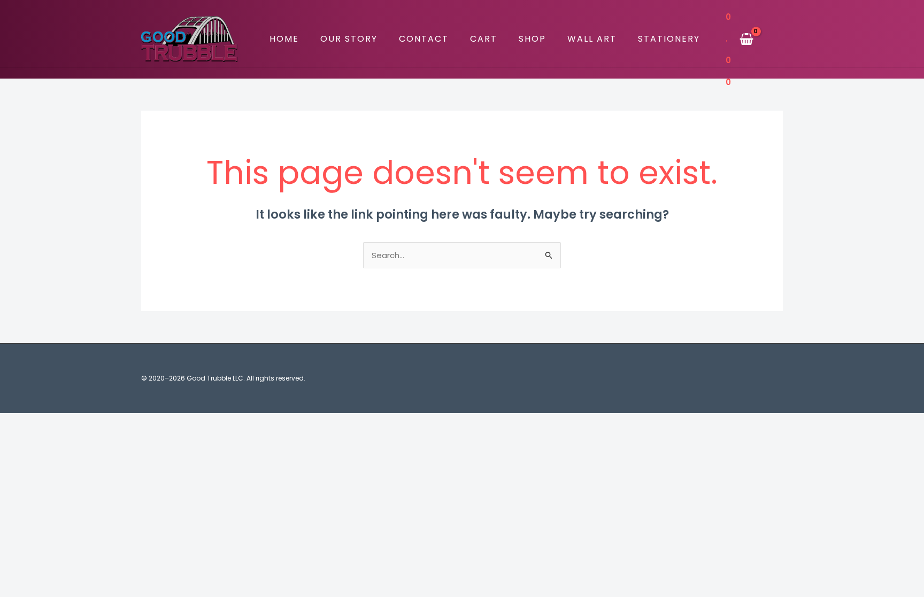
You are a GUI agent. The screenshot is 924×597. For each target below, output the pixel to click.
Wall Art (592, 39)
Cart (483, 39)
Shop (532, 39)
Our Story (349, 39)
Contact (424, 39)
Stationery (669, 39)
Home (284, 39)
